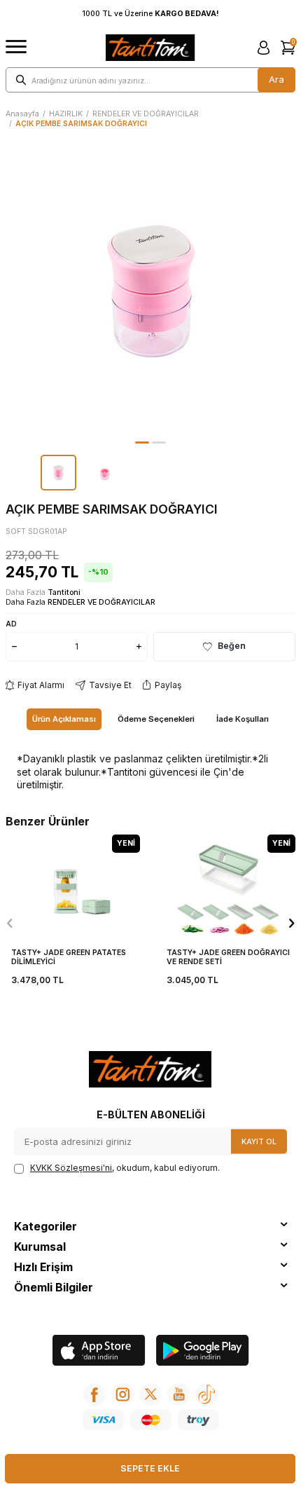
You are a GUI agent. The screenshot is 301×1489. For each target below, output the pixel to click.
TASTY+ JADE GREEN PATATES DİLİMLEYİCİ (68, 957)
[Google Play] (202, 1352)
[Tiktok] (206, 1394)
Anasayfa (22, 113)
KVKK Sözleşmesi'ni (71, 1167)
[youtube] (178, 1394)
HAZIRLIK (66, 113)
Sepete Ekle (150, 1468)
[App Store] (99, 1352)
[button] (142, 442)
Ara (276, 79)
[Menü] (16, 47)
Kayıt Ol (258, 1141)
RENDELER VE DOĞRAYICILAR (145, 113)
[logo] (150, 48)
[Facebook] (94, 1394)
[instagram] (122, 1394)
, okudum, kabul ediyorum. (125, 1167)
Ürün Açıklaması (64, 719)
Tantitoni (64, 592)
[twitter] (150, 1394)
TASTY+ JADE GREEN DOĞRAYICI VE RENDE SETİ (228, 957)
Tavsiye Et (110, 685)
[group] (150, 291)
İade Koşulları (242, 719)
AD (11, 623)
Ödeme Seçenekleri (156, 719)
